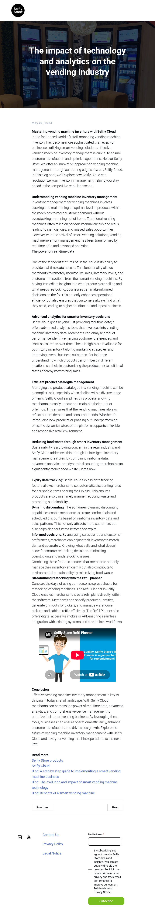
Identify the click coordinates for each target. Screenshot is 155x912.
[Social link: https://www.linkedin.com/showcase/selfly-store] (20, 837)
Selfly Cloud (41, 766)
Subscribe (106, 901)
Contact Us (51, 835)
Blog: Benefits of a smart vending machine (63, 793)
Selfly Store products (47, 760)
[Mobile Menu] (142, 10)
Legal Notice (52, 853)
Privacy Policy (53, 844)
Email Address (96, 834)
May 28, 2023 (42, 123)
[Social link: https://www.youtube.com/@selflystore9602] (29, 837)
